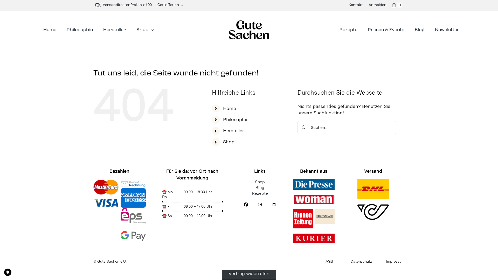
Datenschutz (361, 261)
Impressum (395, 261)
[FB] (246, 204)
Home (229, 108)
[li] (273, 204)
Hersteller (233, 130)
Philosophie (235, 119)
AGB (329, 261)
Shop (228, 141)
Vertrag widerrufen (249, 273)
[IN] (260, 204)
